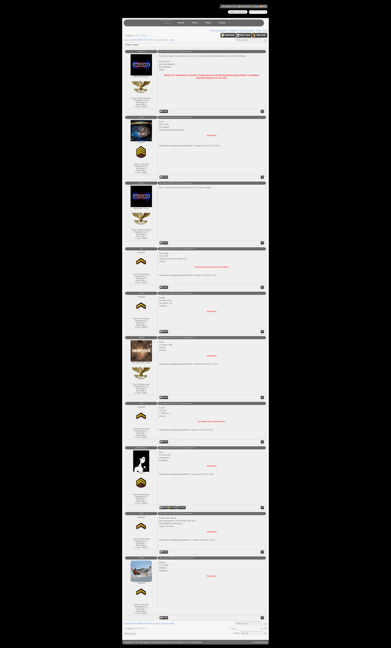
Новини (180, 23)
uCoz (265, 642)
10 (193, 558)
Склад (157, 40)
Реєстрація (246, 6)
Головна (166, 23)
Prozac (141, 403)
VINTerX (141, 337)
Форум (195, 23)
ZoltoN (141, 293)
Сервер (222, 23)
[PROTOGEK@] (141, 448)
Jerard (141, 513)
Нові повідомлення (219, 31)
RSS (265, 6)
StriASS (141, 558)
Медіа (208, 23)
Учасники (233, 31)
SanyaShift (141, 51)
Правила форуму (246, 31)
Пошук (258, 31)
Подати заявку (168, 40)
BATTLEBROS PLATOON (141, 40)
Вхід (256, 6)
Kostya (141, 117)
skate (141, 249)
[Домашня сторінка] (181, 507)
